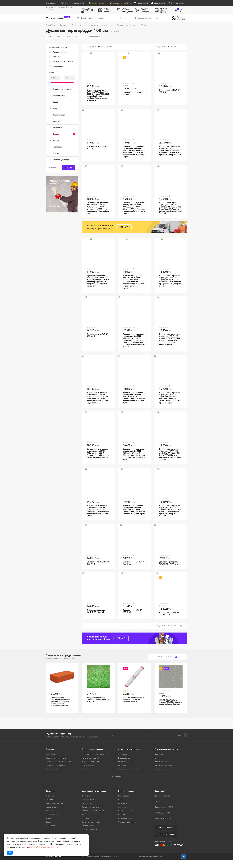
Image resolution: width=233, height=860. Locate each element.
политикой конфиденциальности (43, 847)
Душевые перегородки (126, 25)
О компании (50, 791)
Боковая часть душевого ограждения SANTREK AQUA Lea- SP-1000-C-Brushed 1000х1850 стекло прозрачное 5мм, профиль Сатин (98, 511)
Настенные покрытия (90, 762)
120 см (58, 37)
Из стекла (79, 37)
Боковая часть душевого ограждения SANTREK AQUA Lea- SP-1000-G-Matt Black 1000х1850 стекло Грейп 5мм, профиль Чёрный (170, 511)
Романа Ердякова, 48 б (164, 819)
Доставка (86, 796)
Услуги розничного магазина (94, 791)
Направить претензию (166, 834)
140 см (68, 37)
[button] (181, 46)
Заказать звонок (166, 827)
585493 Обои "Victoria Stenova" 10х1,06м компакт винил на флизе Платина (170, 702)
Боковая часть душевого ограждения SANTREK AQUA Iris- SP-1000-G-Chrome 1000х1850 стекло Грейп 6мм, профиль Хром (98, 453)
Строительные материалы (129, 749)
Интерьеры (122, 803)
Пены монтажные (162, 762)
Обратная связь (52, 815)
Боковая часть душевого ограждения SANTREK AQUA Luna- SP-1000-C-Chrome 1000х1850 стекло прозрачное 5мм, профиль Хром (170, 281)
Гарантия (122, 815)
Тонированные (94, 37)
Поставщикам (87, 826)
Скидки (49, 822)
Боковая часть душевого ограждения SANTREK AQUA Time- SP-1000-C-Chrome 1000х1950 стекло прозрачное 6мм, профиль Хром (134, 398)
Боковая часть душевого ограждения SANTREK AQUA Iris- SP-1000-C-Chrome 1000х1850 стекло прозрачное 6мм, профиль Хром (134, 454)
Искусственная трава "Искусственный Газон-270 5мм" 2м (98, 700)
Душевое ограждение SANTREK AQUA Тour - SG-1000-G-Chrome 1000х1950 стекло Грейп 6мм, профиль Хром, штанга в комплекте (98, 95)
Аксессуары (51, 754)
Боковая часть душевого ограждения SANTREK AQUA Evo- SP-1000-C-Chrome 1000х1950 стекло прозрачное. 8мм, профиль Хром (98, 208)
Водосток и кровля (125, 762)
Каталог (63, 25)
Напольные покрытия (90, 758)
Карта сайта (51, 826)
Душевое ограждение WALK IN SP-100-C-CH (96, 611)
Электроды (123, 754)
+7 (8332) (87, 11)
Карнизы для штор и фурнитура (95, 754)
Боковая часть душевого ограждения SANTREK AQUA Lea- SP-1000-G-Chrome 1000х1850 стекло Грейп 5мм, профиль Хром (134, 510)
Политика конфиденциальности (149, 856)
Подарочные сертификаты (93, 811)
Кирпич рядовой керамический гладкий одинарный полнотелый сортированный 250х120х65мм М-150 (61, 702)
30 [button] (169, 47)
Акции (48, 818)
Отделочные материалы (92, 749)
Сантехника (76, 25)
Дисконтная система (90, 807)
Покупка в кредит (89, 800)
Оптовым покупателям (91, 822)
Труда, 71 (158, 802)
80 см (49, 37)
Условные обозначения (127, 822)
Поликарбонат (124, 758)
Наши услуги (87, 803)
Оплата (121, 800)
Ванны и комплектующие (56, 758)
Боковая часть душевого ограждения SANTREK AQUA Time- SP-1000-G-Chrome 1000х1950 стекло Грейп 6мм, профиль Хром (170, 150)
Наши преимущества (54, 803)
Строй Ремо (50, 25)
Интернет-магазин (126, 791)
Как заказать (123, 796)
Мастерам (86, 818)
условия (121, 638)
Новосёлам (86, 815)
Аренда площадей (89, 830)
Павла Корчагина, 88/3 (164, 807)
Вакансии (49, 811)
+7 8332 (53, 856)
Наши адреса (160, 791)
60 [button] (172, 47)
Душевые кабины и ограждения (99, 25)
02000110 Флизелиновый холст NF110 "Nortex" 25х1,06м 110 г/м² (133, 700)
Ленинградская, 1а (162, 813)
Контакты (50, 796)
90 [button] (175, 47)
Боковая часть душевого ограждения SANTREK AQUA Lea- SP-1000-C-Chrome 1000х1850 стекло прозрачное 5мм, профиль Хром (134, 208)
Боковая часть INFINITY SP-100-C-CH (169, 614)
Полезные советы (125, 811)
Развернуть (116, 777)
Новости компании (53, 807)
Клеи (156, 758)
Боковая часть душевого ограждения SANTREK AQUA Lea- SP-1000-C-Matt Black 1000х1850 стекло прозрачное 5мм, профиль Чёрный (134, 151)
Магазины (50, 800)
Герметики (159, 754)
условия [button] (124, 227)
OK (10, 853)
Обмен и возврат (125, 818)
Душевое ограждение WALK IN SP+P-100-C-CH (169, 563)
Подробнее (54, 206)
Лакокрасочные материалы (166, 749)
